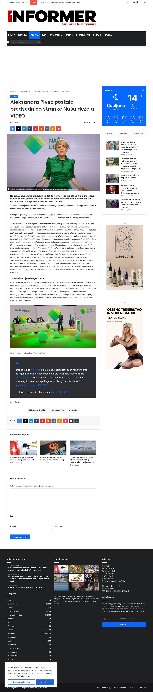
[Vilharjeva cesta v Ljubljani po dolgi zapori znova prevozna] (76, 578)
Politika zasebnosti (120, 688)
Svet (44, 35)
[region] (31, 674)
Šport (68, 35)
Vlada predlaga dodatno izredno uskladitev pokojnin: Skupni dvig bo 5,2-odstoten (130, 147)
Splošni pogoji (106, 688)
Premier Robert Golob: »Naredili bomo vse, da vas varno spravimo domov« (131, 203)
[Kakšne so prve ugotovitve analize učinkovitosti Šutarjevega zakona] (112, 189)
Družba (108, 35)
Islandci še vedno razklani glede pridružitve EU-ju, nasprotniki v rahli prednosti (82, 459)
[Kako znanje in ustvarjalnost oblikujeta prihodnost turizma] (76, 586)
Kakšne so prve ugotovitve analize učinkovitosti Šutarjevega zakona (130, 190)
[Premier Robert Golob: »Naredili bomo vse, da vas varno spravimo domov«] (112, 203)
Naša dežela (58, 410)
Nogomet (13, 652)
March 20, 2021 (59, 392)
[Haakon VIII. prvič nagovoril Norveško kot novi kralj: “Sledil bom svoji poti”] (92, 578)
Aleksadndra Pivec (38, 410)
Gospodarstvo (83, 35)
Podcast (11, 626)
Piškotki (131, 688)
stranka (73, 410)
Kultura (11, 622)
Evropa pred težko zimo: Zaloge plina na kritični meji (52, 458)
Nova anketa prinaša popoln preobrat (130, 176)
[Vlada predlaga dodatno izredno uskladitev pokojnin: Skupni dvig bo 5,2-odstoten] (112, 145)
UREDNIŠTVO (141, 688)
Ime (12, 516)
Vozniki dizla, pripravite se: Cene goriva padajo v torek (22, 458)
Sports (10, 659)
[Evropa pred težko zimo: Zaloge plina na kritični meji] (53, 448)
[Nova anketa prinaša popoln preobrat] (112, 178)
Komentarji (138, 133)
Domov (11, 35)
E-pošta (13, 526)
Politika (34, 35)
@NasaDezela (23, 377)
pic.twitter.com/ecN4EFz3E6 (31, 385)
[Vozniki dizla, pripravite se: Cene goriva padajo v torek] (23, 448)
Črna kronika (56, 35)
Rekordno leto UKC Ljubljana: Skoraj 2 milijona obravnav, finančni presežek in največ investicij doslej (131, 164)
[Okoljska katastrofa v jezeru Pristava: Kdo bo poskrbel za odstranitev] (61, 586)
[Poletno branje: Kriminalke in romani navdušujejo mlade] (92, 569)
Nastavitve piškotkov (21, 682)
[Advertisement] (76, 66)
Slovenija (22, 35)
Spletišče (58, 526)
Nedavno (124, 133)
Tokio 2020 (14, 656)
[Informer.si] (52, 18)
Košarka (13, 645)
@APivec (35, 370)
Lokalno (97, 35)
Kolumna (11, 619)
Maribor (13, 637)
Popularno (109, 133)
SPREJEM (45, 682)
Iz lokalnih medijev (15, 615)
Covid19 (11, 600)
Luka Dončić (17, 648)
